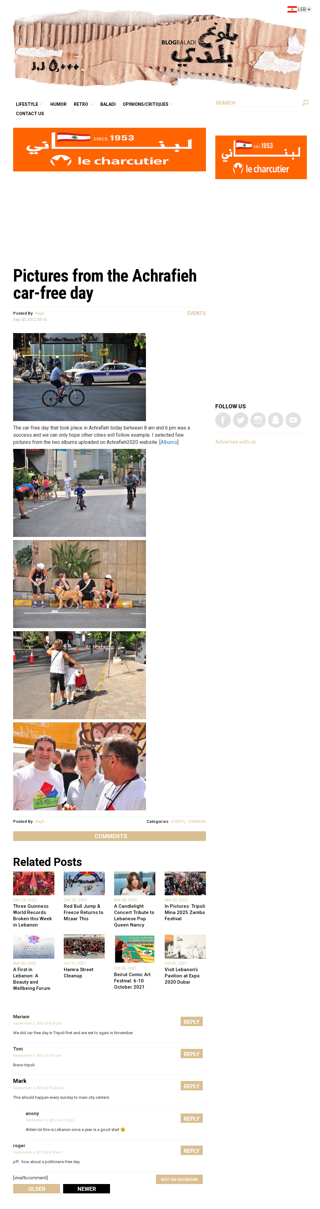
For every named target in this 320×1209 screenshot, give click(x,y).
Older (36, 1189)
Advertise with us (235, 442)
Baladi (147, 10)
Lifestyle (80, 10)
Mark (20, 1081)
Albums (169, 442)
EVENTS (178, 821)
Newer (87, 1189)
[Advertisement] (109, 215)
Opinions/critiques (179, 10)
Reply (192, 1022)
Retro (124, 10)
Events (196, 313)
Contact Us (82, 20)
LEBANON (197, 821)
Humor (106, 10)
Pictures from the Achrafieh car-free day (105, 284)
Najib (40, 313)
